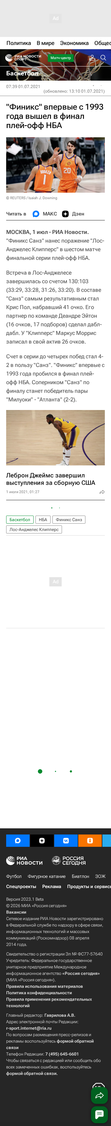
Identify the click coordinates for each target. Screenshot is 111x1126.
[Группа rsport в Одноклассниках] (90, 840)
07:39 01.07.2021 (23, 86)
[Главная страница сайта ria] (7, 57)
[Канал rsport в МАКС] (18, 840)
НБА (43, 519)
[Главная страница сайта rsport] (37, 57)
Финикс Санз (69, 519)
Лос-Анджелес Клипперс (34, 529)
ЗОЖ (100, 876)
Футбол (14, 876)
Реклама (51, 886)
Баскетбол (20, 519)
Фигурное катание (47, 876)
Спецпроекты (21, 886)
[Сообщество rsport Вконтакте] (66, 840)
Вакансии (16, 912)
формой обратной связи (31, 1073)
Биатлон (80, 876)
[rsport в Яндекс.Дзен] (42, 840)
